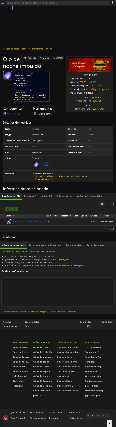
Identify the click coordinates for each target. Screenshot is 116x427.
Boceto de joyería (107, 221)
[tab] (11, 196)
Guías (27, 326)
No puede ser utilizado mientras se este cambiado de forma (61, 176)
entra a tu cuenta (32, 311)
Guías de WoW (20, 342)
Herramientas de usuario (38, 412)
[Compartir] (113, 3)
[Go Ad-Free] (107, 322)
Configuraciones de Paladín (94, 381)
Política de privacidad (77, 418)
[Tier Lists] (38, 395)
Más (89, 326)
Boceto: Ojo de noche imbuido (27, 221)
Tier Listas (18, 381)
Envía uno (98, 100)
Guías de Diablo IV (94, 342)
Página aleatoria (38, 418)
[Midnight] (18, 385)
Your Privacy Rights (19, 418)
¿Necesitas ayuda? (19, 412)
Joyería (49, 48)
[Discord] (88, 415)
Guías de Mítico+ (21, 361)
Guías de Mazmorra (43, 357)
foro (44, 265)
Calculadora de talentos (21, 376)
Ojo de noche (20, 85)
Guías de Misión (41, 366)
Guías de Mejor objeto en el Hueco (69, 352)
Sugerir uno (98, 108)
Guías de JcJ (63, 376)
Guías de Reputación (43, 371)
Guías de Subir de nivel (21, 357)
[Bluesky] (97, 415)
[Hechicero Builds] (94, 390)
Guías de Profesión (21, 366)
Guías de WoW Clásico (69, 342)
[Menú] (3, 3)
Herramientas (10, 326)
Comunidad (85, 322)
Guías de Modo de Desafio (43, 385)
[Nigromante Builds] (94, 376)
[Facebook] (102, 415)
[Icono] (7, 75)
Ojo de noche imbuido (23, 90)
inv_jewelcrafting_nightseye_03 (94, 89)
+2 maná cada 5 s (39, 95)
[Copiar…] (102, 204)
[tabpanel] (58, 216)
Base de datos (12, 48)
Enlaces (59, 57)
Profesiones (37, 48)
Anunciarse (74, 412)
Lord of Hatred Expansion (94, 347)
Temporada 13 (92, 352)
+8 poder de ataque (22, 95)
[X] (93, 415)
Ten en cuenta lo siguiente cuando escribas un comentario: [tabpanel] (42, 281)
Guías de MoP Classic (43, 342)
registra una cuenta (48, 311)
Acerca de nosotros (57, 412)
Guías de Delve (20, 352)
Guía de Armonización (68, 347)
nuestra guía (62, 259)
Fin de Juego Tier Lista (94, 357)
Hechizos (25, 48)
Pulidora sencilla (21, 80)
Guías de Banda (20, 371)
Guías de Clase (20, 347)
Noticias (7, 322)
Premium (53, 418)
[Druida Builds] (92, 371)
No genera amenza (43, 179)
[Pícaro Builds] (92, 385)
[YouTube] (107, 415)
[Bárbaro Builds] (93, 366)
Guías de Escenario (42, 381)
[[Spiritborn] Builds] (94, 395)
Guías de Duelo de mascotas (43, 376)
